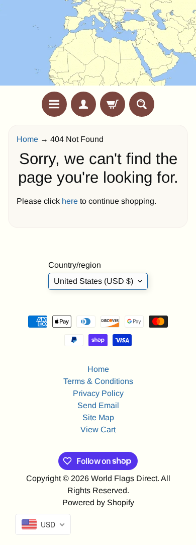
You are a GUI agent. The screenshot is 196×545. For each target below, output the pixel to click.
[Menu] (54, 104)
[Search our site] (141, 104)
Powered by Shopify (98, 502)
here (70, 201)
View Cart (98, 429)
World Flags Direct (124, 478)
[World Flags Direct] (98, 46)
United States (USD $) (93, 281)
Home (27, 139)
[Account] (83, 104)
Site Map (98, 417)
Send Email (98, 405)
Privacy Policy (98, 393)
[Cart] (112, 104)
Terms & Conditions (98, 381)
